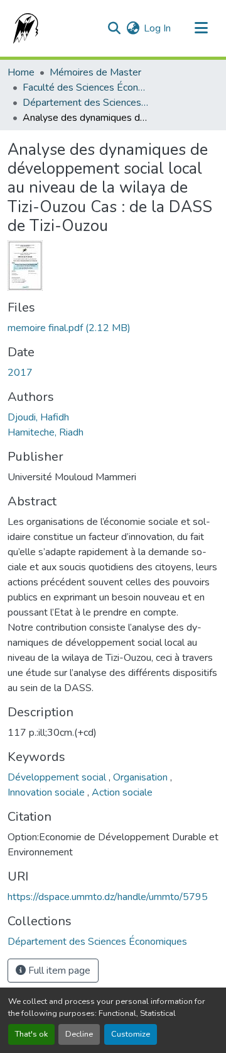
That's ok (31, 1034)
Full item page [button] (58, 970)
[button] (23, 28)
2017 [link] (20, 373)
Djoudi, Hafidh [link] (38, 417)
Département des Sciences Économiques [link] (85, 103)
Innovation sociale (47, 792)
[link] (113, 327)
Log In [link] (157, 28)
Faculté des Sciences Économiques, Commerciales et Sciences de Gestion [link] (85, 87)
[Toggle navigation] (200, 28)
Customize (130, 1034)
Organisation (141, 777)
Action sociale (122, 792)
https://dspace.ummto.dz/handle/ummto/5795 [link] (108, 897)
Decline (79, 1034)
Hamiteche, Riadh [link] (45, 432)
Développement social (58, 777)
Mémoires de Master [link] (95, 72)
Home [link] (21, 72)
